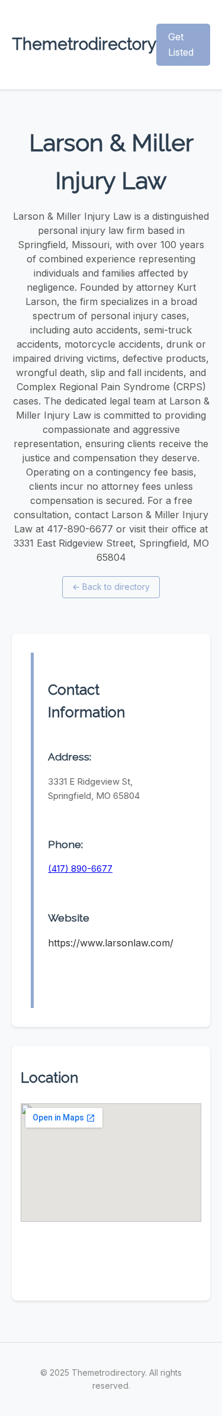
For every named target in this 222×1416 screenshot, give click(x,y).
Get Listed (181, 44)
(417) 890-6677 (80, 868)
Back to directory (111, 587)
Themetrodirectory (84, 44)
